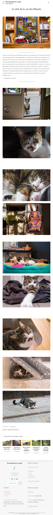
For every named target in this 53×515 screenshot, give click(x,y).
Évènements (8, 494)
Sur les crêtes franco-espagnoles (26, 449)
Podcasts (31, 475)
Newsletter (7, 492)
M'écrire (31, 496)
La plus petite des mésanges (46, 449)
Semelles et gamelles (34, 481)
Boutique (31, 492)
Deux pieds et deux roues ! (7, 448)
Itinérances (31, 471)
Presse (6, 496)
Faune (11, 429)
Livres (30, 473)
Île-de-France (16, 429)
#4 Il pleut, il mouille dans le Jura (36, 449)
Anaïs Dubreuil (11, 512)
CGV (38, 513)
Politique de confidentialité (31, 513)
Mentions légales (22, 513)
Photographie (12, 426)
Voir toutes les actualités (11, 500)
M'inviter (31, 500)
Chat (9, 429)
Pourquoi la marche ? (34, 467)
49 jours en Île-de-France (16, 448)
